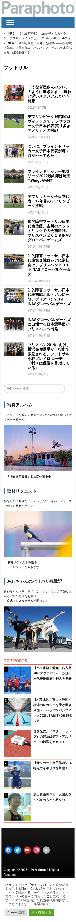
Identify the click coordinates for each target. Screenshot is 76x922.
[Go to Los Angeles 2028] (38, 8)
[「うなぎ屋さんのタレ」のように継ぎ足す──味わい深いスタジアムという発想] (14, 92)
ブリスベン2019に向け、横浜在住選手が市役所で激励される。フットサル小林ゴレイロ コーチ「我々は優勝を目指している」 (49, 356)
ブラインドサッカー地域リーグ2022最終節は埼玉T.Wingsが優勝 (49, 176)
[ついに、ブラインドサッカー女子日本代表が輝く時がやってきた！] (14, 150)
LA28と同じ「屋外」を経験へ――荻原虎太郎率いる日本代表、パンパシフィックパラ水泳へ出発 (38, 47)
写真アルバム (20, 404)
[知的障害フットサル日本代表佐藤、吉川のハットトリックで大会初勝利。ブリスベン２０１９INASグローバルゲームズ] (14, 226)
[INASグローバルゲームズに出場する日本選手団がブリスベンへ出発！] (14, 324)
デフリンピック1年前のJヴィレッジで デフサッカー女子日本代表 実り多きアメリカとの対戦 (49, 123)
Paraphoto (38, 869)
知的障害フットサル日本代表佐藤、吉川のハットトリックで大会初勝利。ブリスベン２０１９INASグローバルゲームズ (49, 230)
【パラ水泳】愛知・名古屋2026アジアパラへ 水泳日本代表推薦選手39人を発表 (52, 673)
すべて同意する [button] (41, 912)
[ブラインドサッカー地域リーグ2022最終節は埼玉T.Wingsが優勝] (14, 175)
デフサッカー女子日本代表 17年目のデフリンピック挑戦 (49, 201)
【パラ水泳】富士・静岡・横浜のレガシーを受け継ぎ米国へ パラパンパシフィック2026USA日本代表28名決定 (52, 710)
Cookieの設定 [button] (16, 912)
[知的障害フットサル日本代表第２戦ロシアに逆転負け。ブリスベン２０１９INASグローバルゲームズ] (14, 261)
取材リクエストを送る (22, 562)
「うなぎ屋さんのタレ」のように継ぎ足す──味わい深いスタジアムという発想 (49, 94)
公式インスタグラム (20, 600)
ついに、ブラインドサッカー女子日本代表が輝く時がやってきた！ (48, 151)
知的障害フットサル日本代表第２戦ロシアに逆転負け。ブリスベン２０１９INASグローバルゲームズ (49, 265)
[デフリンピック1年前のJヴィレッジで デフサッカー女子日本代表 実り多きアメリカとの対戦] (14, 121)
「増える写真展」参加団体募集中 (29, 476)
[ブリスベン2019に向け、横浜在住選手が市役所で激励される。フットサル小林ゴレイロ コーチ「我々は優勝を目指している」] (14, 349)
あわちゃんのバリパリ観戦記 (34, 581)
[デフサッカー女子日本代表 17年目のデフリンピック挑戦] (14, 200)
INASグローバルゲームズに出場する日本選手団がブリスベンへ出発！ (49, 324)
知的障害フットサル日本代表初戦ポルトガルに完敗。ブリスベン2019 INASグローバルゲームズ (49, 297)
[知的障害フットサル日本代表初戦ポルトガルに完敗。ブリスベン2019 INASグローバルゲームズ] (14, 295)
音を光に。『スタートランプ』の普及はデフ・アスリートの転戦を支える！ (52, 736)
